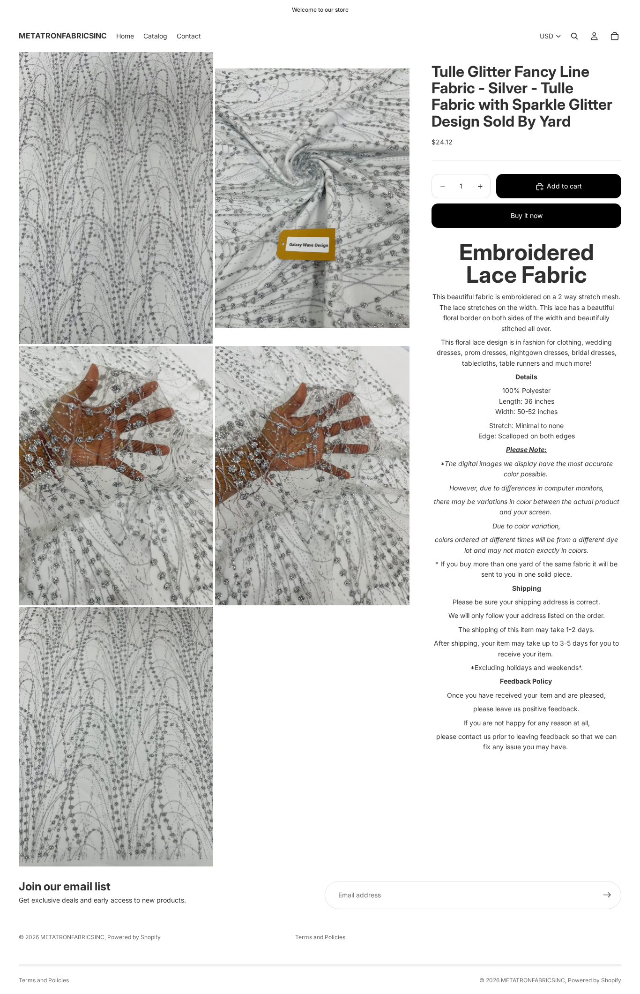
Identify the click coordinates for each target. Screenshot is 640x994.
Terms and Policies (320, 937)
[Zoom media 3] (116, 475)
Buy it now (527, 216)
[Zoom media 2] (312, 198)
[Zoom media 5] (116, 736)
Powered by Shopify (134, 937)
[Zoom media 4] (312, 475)
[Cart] (614, 36)
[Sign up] (607, 895)
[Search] (574, 36)
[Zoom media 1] (116, 198)
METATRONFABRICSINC (72, 937)
